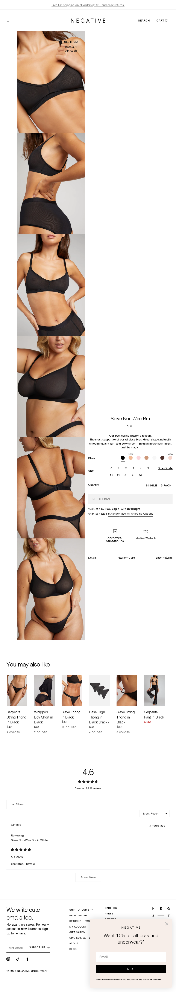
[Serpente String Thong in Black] (17, 690)
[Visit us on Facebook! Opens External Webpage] (28, 958)
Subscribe (37, 947)
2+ (118, 475)
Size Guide (165, 468)
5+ (141, 475)
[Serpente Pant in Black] (154, 690)
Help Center (78, 915)
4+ (133, 475)
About (73, 943)
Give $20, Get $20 (81, 938)
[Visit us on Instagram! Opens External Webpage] (8, 958)
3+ (126, 475)
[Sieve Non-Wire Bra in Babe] (138, 458)
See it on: (71, 41)
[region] (88, 5)
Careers (111, 908)
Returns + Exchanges (84, 921)
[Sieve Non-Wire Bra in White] (154, 458)
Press (109, 913)
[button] (18, 20)
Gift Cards (77, 932)
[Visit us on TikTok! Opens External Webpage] (18, 958)
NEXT (131, 969)
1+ (111, 475)
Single (151, 485)
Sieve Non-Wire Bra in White (29, 840)
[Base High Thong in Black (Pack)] (99, 690)
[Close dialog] (167, 924)
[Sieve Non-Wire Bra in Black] (122, 458)
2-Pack (166, 485)
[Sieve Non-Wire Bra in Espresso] (162, 458)
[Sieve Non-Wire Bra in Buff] (146, 458)
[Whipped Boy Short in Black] (44, 690)
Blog (73, 949)
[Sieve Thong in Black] (72, 690)
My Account (77, 926)
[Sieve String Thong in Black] (127, 690)
